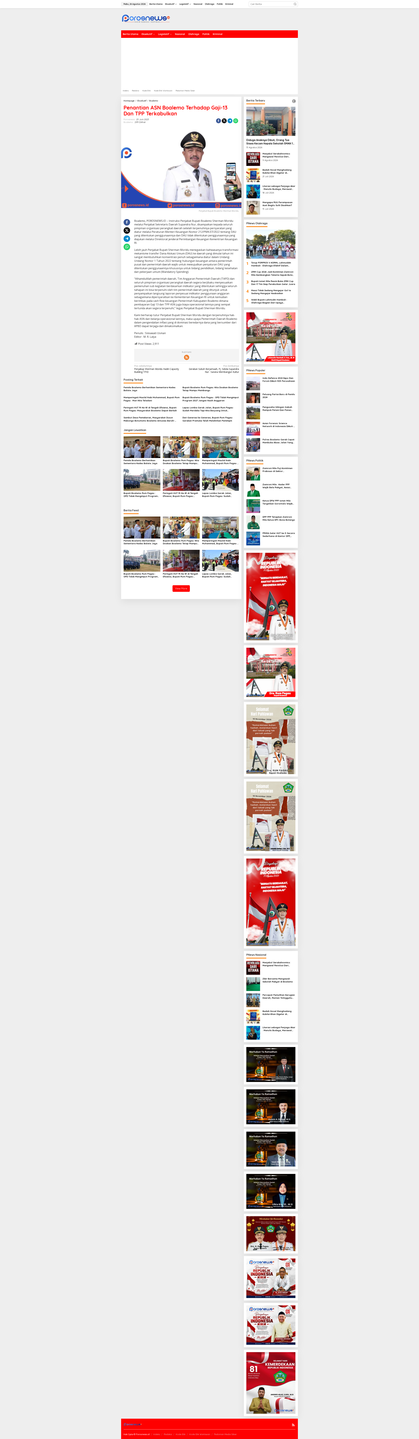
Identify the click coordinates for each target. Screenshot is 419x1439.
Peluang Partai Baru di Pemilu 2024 (279, 396)
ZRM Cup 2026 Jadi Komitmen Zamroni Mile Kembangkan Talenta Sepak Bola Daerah (272, 273)
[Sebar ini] (218, 120)
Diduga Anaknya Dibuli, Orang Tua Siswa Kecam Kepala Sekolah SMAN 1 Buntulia (269, 141)
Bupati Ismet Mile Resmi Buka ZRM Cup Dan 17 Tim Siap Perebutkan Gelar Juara (273, 282)
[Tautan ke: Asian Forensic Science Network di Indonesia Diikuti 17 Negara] (253, 428)
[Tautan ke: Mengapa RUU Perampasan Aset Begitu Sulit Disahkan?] (253, 207)
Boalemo (128, 122)
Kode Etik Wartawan (199, 1434)
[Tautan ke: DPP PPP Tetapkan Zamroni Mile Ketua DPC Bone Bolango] (253, 522)
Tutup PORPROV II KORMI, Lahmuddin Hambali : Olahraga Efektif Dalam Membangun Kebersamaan (271, 264)
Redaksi (168, 1434)
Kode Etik (180, 1434)
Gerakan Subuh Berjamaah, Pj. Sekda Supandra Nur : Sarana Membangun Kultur (214, 368)
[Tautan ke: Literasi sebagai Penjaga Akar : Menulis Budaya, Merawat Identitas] (253, 191)
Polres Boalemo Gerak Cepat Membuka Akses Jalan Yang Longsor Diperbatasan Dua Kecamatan (278, 441)
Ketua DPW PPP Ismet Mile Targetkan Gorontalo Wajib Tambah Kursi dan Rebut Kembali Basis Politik (278, 502)
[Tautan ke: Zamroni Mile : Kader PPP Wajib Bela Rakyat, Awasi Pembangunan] (253, 489)
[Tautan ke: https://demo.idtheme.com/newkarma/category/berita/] (294, 101)
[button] (295, 4)
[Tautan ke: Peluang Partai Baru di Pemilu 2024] (253, 397)
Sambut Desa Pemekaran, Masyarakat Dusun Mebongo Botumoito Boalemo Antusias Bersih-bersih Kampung (149, 419)
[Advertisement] (209, 62)
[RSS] (186, 357)
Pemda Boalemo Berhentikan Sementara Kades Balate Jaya (149, 389)
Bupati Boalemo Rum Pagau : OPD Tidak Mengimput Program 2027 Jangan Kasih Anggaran (210, 399)
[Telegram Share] (230, 120)
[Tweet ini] (224, 120)
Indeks (156, 1434)
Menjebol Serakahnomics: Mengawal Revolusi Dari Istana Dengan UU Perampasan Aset (276, 155)
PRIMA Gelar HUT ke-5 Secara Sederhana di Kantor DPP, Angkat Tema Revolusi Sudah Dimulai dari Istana (279, 535)
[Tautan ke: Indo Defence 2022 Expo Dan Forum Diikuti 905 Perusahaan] (253, 383)
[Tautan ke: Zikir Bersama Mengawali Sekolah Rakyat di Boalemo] (253, 983)
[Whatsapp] (235, 120)
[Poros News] (145, 19)
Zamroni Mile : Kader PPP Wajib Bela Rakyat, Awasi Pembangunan (276, 486)
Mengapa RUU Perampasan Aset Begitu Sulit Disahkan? (277, 204)
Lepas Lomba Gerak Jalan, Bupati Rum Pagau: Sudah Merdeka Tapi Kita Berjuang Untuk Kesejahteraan (207, 409)
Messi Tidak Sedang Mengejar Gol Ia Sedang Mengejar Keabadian (271, 292)
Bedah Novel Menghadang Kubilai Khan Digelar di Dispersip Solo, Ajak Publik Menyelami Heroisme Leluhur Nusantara (278, 171)
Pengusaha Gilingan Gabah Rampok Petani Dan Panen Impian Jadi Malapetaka (277, 408)
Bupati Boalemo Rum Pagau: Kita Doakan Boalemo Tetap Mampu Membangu (210, 389)
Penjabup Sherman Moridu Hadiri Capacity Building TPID (156, 368)
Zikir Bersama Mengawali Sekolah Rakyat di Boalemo (278, 980)
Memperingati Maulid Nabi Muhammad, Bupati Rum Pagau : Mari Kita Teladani (152, 399)
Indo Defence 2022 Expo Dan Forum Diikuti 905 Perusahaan (279, 379)
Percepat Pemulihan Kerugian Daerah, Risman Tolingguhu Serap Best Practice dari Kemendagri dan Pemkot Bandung (279, 996)
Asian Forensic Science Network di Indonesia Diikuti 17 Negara (279, 425)
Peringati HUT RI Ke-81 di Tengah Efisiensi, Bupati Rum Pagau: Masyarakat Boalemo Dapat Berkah (150, 409)
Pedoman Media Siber (225, 1434)
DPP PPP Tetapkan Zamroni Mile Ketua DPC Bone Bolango (279, 518)
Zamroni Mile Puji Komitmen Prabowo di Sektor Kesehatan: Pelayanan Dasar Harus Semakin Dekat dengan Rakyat (279, 470)
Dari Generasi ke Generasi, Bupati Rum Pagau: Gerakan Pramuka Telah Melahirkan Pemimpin (207, 419)
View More (181, 588)
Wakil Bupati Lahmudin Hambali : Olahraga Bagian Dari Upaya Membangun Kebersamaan (269, 301)
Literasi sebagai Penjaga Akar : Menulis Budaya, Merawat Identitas (279, 187)
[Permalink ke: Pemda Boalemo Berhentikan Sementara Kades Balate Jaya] (142, 446)
